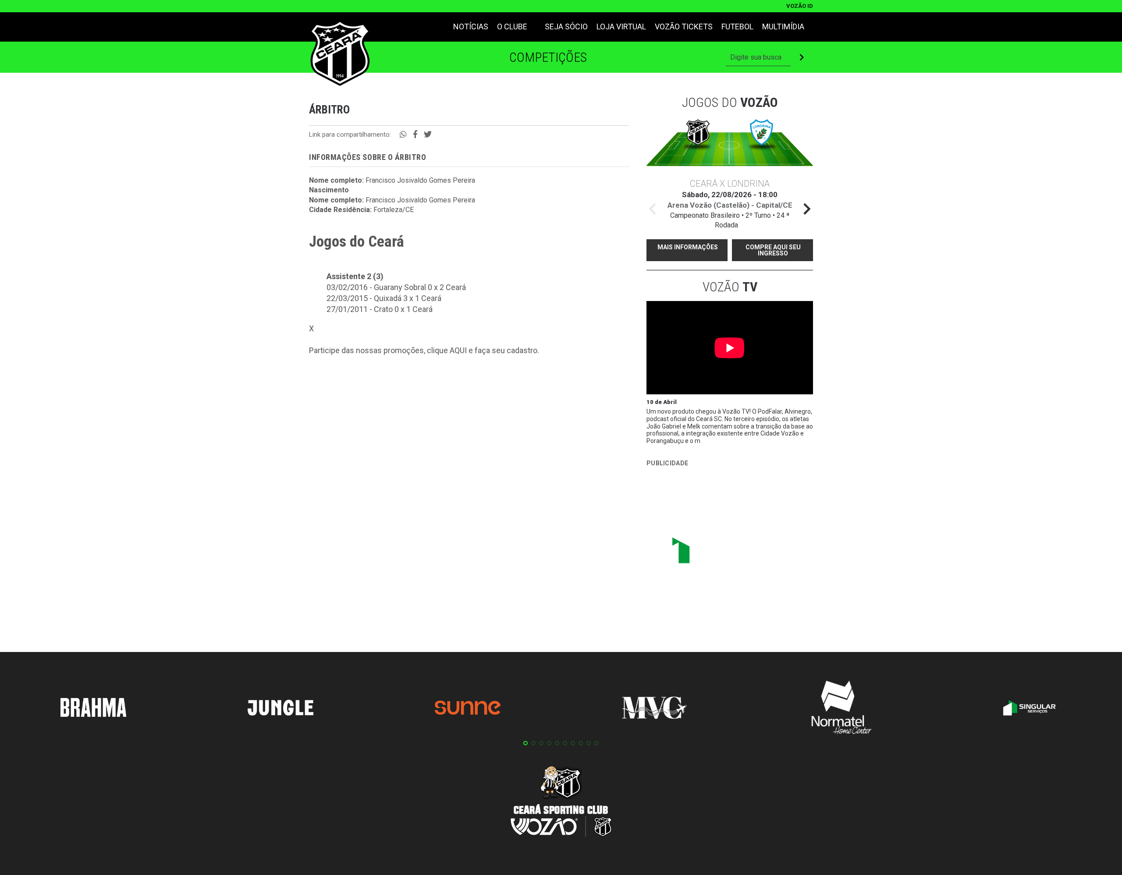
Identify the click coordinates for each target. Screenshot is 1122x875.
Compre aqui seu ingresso (773, 250)
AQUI (458, 350)
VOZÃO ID (799, 6)
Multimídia (783, 26)
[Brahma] (93, 709)
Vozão (730, 286)
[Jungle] (280, 709)
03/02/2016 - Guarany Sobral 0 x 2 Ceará (396, 287)
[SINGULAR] (712, 554)
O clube (512, 26)
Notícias (470, 26)
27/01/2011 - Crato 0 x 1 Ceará (380, 309)
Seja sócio (566, 26)
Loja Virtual (621, 26)
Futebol (737, 26)
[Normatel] (841, 709)
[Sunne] (468, 709)
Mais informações (687, 247)
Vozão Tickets (684, 26)
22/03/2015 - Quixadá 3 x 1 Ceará (384, 298)
